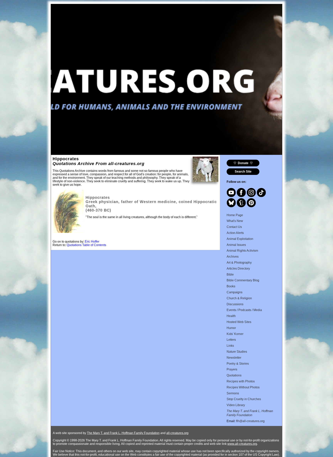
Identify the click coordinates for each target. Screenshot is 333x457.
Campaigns (234, 292)
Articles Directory (238, 268)
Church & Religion (239, 298)
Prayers (232, 369)
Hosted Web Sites (239, 322)
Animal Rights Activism (242, 250)
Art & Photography (239, 262)
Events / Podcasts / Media (244, 310)
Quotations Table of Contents (86, 245)
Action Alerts (235, 232)
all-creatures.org (177, 433)
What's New (235, 221)
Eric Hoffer (92, 241)
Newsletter (234, 357)
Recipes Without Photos (243, 387)
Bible (230, 274)
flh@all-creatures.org (250, 421)
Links (230, 345)
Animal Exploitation (240, 238)
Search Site (243, 171)
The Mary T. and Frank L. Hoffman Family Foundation (123, 433)
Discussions (235, 304)
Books (231, 286)
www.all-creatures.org (242, 443)
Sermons (233, 393)
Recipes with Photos (241, 381)
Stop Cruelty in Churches (244, 399)
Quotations (234, 375)
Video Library (236, 405)
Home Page (235, 215)
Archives (233, 256)
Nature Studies (237, 351)
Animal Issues (236, 244)
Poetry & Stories (238, 363)
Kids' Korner (235, 334)
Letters (231, 339)
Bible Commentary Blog (243, 280)
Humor (231, 328)
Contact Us (234, 226)
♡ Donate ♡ (243, 163)
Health (231, 316)
